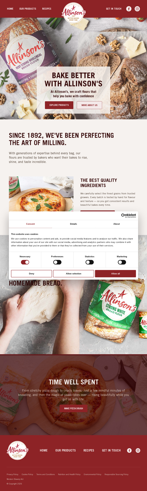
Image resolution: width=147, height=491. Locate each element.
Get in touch (113, 8)
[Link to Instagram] (137, 9)
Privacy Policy (12, 474)
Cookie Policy (27, 474)
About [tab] (116, 224)
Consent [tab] (30, 224)
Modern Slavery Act (15, 479)
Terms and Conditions (45, 474)
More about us (89, 105)
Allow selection (73, 274)
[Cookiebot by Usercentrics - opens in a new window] (123, 215)
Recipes (46, 8)
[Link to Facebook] (128, 9)
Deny (31, 274)
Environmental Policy (92, 474)
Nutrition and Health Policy (69, 474)
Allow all (115, 274)
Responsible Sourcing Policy (116, 474)
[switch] (57, 262)
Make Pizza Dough (73, 408)
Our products (27, 8)
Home (10, 8)
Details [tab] (73, 224)
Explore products (59, 105)
